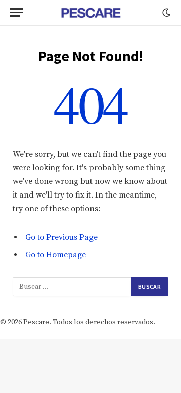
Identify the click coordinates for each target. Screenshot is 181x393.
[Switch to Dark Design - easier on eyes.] (165, 12)
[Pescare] (90, 12)
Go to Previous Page (61, 237)
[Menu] (16, 12)
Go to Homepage (55, 255)
